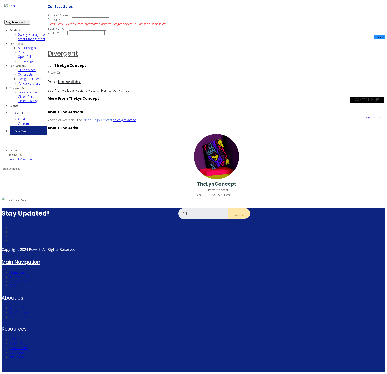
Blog (13, 339)
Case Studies (19, 348)
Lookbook (17, 352)
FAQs (14, 285)
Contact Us (18, 316)
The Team (17, 308)
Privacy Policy (19, 281)
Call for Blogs (19, 343)
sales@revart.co (124, 120)
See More (373, 118)
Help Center (18, 357)
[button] (9, 145)
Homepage (18, 272)
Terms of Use (19, 277)
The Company (19, 312)
